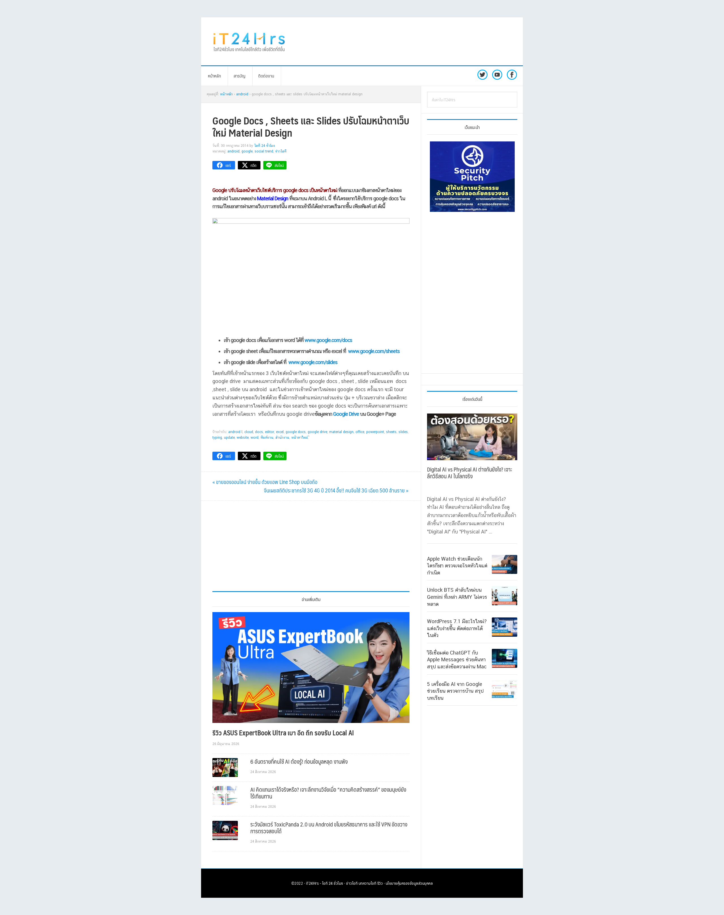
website (243, 438)
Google (247, 151)
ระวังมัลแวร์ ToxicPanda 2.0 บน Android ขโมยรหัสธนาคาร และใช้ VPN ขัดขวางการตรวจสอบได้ (328, 827)
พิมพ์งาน (266, 438)
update (229, 438)
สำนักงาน (282, 438)
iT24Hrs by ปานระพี (249, 41)
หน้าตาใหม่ (299, 438)
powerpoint (375, 432)
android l (235, 432)
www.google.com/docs (328, 340)
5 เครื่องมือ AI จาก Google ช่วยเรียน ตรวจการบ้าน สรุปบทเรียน (455, 691)
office (359, 432)
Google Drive (346, 414)
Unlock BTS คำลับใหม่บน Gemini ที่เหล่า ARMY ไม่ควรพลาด (457, 597)
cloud (248, 432)
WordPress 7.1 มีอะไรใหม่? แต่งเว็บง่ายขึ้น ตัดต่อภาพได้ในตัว (457, 628)
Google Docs (296, 432)
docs (259, 432)
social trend (264, 151)
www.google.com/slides (312, 362)
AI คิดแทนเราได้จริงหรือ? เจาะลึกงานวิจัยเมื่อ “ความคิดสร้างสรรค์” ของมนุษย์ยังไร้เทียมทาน (328, 793)
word (254, 438)
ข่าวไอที (280, 151)
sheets (391, 432)
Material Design (341, 432)
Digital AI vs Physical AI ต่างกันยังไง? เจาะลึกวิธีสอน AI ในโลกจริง (469, 472)
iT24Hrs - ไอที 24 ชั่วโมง (324, 883)
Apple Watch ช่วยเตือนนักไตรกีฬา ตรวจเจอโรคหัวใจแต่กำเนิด (457, 566)
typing (217, 438)
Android (233, 151)
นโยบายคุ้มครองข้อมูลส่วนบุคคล (409, 883)
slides (403, 432)
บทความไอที (367, 883)
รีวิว (380, 883)
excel (280, 432)
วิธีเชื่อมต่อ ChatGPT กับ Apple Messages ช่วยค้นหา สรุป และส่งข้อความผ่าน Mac (456, 659)
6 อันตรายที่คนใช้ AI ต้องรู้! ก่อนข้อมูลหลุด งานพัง (299, 761)
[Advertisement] (409, 41)
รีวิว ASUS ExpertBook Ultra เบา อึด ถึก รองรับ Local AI (283, 732)
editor (269, 432)
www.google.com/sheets (374, 351)
